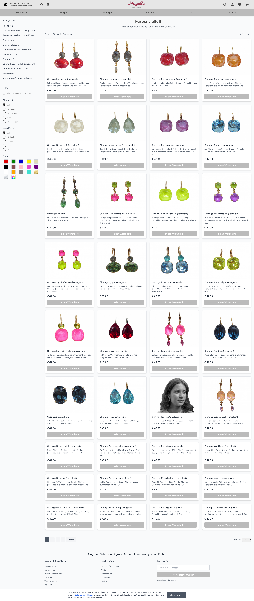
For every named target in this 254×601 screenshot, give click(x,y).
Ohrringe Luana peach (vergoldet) (221, 417)
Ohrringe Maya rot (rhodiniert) (114, 351)
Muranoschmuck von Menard (17, 49)
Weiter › (71, 540)
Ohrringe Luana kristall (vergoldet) (221, 507)
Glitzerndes (8, 73)
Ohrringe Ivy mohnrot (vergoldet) (63, 79)
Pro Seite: (237, 540)
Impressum (105, 577)
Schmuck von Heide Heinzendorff (19, 63)
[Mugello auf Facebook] (41, 4)
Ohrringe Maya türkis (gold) (113, 417)
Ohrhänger (106, 12)
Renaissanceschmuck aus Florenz (19, 35)
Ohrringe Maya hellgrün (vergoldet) (169, 478)
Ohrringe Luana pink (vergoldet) (167, 351)
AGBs (103, 570)
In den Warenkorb (69, 96)
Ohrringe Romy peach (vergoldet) (220, 79)
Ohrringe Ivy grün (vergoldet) (114, 282)
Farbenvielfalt (9, 59)
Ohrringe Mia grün (56, 213)
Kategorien (9, 20)
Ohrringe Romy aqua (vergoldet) (220, 145)
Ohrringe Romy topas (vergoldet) (168, 446)
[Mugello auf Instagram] (48, 4)
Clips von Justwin (11, 44)
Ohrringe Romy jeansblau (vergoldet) (118, 446)
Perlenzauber (9, 40)
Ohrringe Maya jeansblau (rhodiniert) (65, 507)
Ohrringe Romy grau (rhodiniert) (115, 478)
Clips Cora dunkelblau (58, 417)
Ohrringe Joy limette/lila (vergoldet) (221, 213)
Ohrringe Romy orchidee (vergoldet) (169, 145)
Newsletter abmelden (166, 580)
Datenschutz (106, 573)
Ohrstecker (148, 12)
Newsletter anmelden (183, 574)
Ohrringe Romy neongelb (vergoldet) (170, 213)
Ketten (233, 12)
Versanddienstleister (53, 573)
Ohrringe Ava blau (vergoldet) (219, 351)
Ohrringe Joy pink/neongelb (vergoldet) (66, 282)
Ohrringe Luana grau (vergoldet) (116, 79)
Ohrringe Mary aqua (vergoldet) (167, 282)
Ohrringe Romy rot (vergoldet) (62, 478)
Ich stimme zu (176, 595)
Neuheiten (21, 12)
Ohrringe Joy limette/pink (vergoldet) (117, 213)
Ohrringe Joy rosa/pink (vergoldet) (168, 417)
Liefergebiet (49, 570)
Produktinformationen (110, 566)
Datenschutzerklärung (84, 595)
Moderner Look (10, 54)
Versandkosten (50, 566)
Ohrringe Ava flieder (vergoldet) (220, 446)
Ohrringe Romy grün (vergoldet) (167, 507)
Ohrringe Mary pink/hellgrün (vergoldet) (66, 351)
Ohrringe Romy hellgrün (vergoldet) (221, 282)
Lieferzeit (48, 577)
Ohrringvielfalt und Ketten (15, 68)
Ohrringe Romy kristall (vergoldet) (64, 446)
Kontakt (104, 581)
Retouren (48, 585)
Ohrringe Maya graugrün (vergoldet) (118, 145)
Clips (190, 12)
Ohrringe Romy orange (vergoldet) (116, 507)
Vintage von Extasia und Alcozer (19, 78)
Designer (63, 12)
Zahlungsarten (50, 581)
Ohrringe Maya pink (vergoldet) (219, 478)
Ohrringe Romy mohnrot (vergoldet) (169, 79)
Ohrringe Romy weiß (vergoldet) (63, 145)
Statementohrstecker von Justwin (19, 30)
